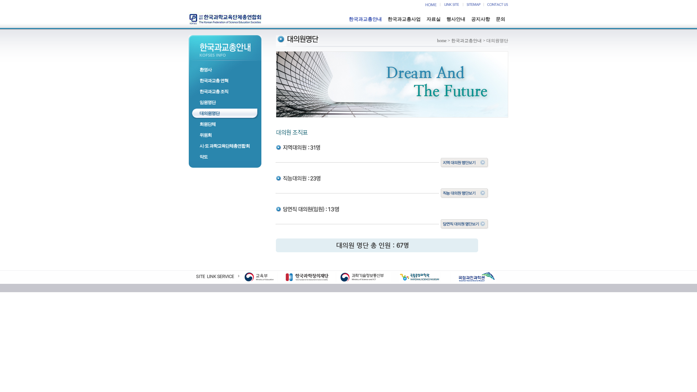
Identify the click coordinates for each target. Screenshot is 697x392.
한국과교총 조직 (214, 91)
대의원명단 (210, 113)
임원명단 (208, 102)
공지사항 (480, 19)
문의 (500, 19)
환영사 (206, 69)
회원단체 (208, 124)
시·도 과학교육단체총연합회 (225, 145)
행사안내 (456, 19)
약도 (204, 156)
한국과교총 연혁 (214, 80)
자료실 (434, 19)
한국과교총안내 (365, 19)
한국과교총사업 (404, 19)
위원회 (206, 135)
